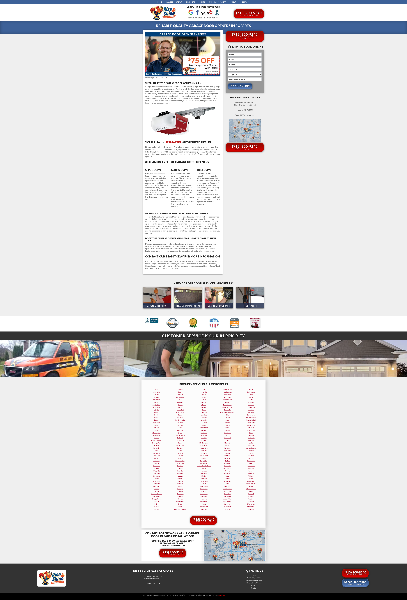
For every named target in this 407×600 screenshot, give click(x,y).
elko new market (180, 420)
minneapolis (204, 486)
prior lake (227, 450)
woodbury (251, 496)
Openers (201, 2)
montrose (204, 499)
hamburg (180, 476)
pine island (227, 438)
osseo (227, 428)
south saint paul (251, 417)
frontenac (180, 453)
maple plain (203, 461)
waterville (251, 468)
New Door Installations (188, 305)
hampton (180, 481)
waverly (251, 471)
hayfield (180, 491)
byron (156, 450)
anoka (156, 402)
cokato (156, 489)
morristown (203, 501)
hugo (180, 506)
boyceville (156, 435)
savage (251, 394)
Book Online (240, 86)
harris (180, 486)
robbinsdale (227, 468)
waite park (251, 458)
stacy (251, 433)
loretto (203, 440)
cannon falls (156, 456)
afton (156, 389)
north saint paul (227, 407)
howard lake (180, 501)
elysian (180, 428)
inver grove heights (180, 509)
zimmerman (251, 504)
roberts (227, 471)
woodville (251, 499)
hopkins (180, 496)
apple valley (156, 405)
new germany (227, 392)
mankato (204, 450)
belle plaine (156, 422)
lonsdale (204, 438)
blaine (156, 430)
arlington (156, 410)
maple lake (203, 458)
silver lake (251, 410)
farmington (180, 440)
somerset (251, 412)
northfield (227, 410)
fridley (180, 450)
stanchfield (251, 435)
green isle (180, 468)
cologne (156, 491)
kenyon (203, 402)
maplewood (204, 463)
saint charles (227, 491)
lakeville (203, 420)
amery (156, 394)
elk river (180, 417)
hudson (180, 504)
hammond (180, 478)
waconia (251, 456)
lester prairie (204, 428)
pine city (227, 435)
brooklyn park (156, 443)
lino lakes (204, 433)
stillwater (251, 440)
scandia (251, 397)
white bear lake (251, 489)
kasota (204, 397)
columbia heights (156, 494)
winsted (251, 494)
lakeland (204, 417)
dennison (180, 394)
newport (227, 402)
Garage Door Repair (174, 2)
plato (227, 440)
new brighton (227, 389)
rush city (227, 486)
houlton (180, 499)
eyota (180, 433)
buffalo (156, 445)
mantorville (203, 453)
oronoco (227, 422)
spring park (251, 422)
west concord (251, 481)
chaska (156, 468)
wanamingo (251, 461)
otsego (227, 430)
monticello (204, 496)
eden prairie (180, 412)
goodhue (180, 466)
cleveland (156, 486)
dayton (156, 509)
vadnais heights (251, 448)
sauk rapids (251, 392)
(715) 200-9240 (249, 13)
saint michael (227, 501)
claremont (156, 476)
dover (180, 400)
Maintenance (250, 305)
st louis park (251, 430)
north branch (227, 405)
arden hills (156, 407)
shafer (251, 400)
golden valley (180, 463)
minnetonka (204, 489)
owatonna (227, 433)
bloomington (156, 433)
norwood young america (227, 412)
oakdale (227, 417)
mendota (204, 478)
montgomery (204, 494)
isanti (204, 389)
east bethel (180, 410)
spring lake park (251, 420)
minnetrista (203, 491)
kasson (204, 400)
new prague (227, 397)
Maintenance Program (218, 2)
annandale (156, 400)
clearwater (156, 484)
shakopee (251, 402)
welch (251, 478)
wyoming (251, 501)
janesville (204, 392)
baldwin (156, 412)
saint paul (227, 504)
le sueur (203, 425)
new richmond (227, 400)
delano (180, 392)
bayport (156, 417)
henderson (180, 494)
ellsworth (180, 422)
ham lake (180, 473)
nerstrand (204, 509)
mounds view (204, 506)
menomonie (204, 481)
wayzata (251, 473)
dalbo (156, 504)
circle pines (156, 473)
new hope (227, 394)
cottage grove (156, 499)
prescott (227, 445)
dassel (156, 506)
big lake (156, 428)
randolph (227, 456)
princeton (227, 448)
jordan (204, 394)
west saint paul (251, 484)
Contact (245, 2)
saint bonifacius (227, 489)
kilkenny (203, 405)
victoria (251, 453)
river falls (227, 466)
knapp (204, 410)
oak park (227, 415)
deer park (180, 389)
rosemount (227, 481)
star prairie (251, 438)
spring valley (251, 425)
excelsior (180, 430)
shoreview (251, 405)
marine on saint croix (204, 466)
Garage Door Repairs (254, 580)
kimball (203, 407)
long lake (204, 435)
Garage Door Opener (254, 583)
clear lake (156, 481)
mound (204, 504)
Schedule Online (355, 582)
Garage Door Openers (219, 305)
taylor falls (251, 445)
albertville (156, 392)
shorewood (251, 407)
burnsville (156, 448)
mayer (204, 468)
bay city (156, 415)
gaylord (180, 456)
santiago (227, 509)
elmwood (180, 425)
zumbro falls (251, 506)
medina (203, 476)
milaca (204, 484)
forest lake (180, 445)
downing (180, 402)
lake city (204, 412)
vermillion (251, 450)
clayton (156, 478)
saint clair (227, 494)
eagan (180, 407)
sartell (251, 389)
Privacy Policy (222, 595)
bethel (156, 425)
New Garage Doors (254, 578)
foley (180, 443)
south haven (251, 415)
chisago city (156, 471)
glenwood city (180, 461)
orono (227, 420)
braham (156, 438)
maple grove (204, 456)
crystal (156, 501)
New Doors (190, 2)
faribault (180, 438)
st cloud (251, 428)
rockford (227, 476)
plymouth (227, 443)
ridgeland (227, 463)
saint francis (227, 496)
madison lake (203, 443)
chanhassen (156, 466)
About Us (234, 2)
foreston (180, 448)
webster (251, 476)
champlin (156, 463)
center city (156, 461)
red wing (227, 458)
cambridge (156, 453)
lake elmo (204, 415)
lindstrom (204, 430)
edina (180, 415)
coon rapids (156, 496)
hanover (180, 484)
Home (160, 2)
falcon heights (180, 435)
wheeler (251, 486)
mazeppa (204, 471)
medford (204, 473)
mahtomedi (203, 445)
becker (156, 420)
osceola (227, 425)
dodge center (180, 397)
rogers (227, 478)
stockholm (251, 443)
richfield (227, 461)
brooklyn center (156, 440)
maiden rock (204, 448)
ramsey (227, 453)
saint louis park (227, 499)
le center (204, 422)
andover (156, 397)
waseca (251, 463)
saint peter (227, 506)
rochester (227, 473)
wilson (251, 491)
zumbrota (251, 509)
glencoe (180, 458)
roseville (227, 484)
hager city (180, 471)
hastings (180, 489)
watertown (251, 466)
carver (156, 458)
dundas (180, 405)
